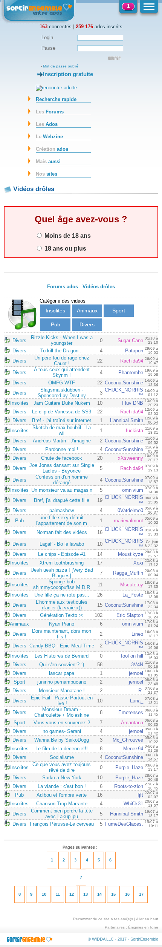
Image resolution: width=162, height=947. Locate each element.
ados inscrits (99, 26)
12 (71, 894)
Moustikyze (130, 554)
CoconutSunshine (124, 383)
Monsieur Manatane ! (62, 690)
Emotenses (130, 712)
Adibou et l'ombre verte (62, 795)
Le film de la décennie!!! (61, 748)
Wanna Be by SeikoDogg (61, 740)
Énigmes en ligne (143, 927)
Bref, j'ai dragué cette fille (61, 500)
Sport (118, 311)
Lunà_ (136, 701)
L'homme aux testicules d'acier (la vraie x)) (61, 604)
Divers (87, 324)
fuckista (134, 430)
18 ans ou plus (64, 248)
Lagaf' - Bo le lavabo (62, 544)
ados (52, 149)
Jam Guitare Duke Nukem (62, 403)
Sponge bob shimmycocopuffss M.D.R (61, 584)
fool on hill (132, 656)
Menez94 (133, 748)
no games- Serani (62, 731)
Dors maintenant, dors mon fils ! (61, 633)
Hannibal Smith (126, 420)
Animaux (87, 311)
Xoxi (138, 563)
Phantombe (130, 372)
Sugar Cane (130, 340)
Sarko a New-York (61, 777)
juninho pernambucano (61, 682)
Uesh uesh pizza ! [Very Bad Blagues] (62, 572)
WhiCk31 (133, 803)
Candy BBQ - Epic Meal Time (61, 646)
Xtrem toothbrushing (62, 563)
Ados (47, 124)
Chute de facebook (61, 458)
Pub (55, 324)
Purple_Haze (129, 767)
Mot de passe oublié (60, 66)
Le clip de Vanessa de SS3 (61, 412)
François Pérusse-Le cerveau (62, 824)
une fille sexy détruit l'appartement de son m (61, 520)
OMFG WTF (61, 383)
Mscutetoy (131, 584)
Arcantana (132, 722)
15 (113, 894)
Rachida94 (131, 361)
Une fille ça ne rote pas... (61, 595)
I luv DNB (132, 403)
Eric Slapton (129, 615)
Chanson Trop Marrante (61, 803)
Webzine (49, 136)
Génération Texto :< (61, 615)
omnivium (132, 490)
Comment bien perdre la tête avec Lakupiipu (62, 813)
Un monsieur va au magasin (61, 490)
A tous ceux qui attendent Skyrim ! (62, 372)
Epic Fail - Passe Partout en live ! (62, 700)
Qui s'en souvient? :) (61, 664)
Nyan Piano (61, 624)
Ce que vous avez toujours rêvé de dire (61, 767)
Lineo (137, 634)
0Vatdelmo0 (130, 510)
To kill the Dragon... (61, 350)
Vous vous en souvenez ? (62, 722)
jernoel (136, 673)
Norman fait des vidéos (62, 532)
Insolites (55, 311)
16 (127, 894)
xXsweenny (130, 458)
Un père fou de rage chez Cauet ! (61, 360)
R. (140, 690)
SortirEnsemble (144, 939)
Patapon (134, 350)
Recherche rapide (56, 99)
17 (141, 894)
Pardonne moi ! (61, 449)
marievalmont (128, 520)
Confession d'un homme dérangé (61, 479)
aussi (48, 161)
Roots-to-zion (128, 786)
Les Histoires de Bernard (62, 656)
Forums (50, 112)
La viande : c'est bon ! (62, 786)
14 (99, 894)
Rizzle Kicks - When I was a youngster (62, 340)
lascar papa (61, 673)
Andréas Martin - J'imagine (62, 441)
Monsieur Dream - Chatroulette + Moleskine (61, 712)
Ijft (140, 795)
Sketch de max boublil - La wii (61, 430)
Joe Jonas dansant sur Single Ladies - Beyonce (61, 468)
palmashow (61, 510)
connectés (56, 26)
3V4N (137, 664)
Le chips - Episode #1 (62, 554)
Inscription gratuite (68, 74)
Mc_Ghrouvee (128, 740)
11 (58, 894)
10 (44, 894)
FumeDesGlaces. (124, 824)
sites (46, 174)
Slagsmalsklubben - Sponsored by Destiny (62, 392)
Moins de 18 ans (67, 236)
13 (85, 894)
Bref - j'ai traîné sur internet (61, 420)
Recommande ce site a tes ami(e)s (103, 919)
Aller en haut (147, 919)
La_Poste (132, 595)
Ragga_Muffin (128, 573)
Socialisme (62, 757)
